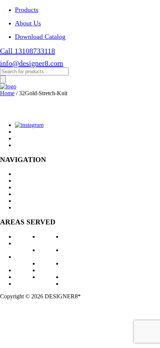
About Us (28, 23)
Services (25, 180)
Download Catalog (40, 36)
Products (26, 9)
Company (26, 194)
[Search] (3, 79)
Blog (20, 201)
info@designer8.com (31, 63)
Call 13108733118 (27, 51)
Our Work (27, 187)
